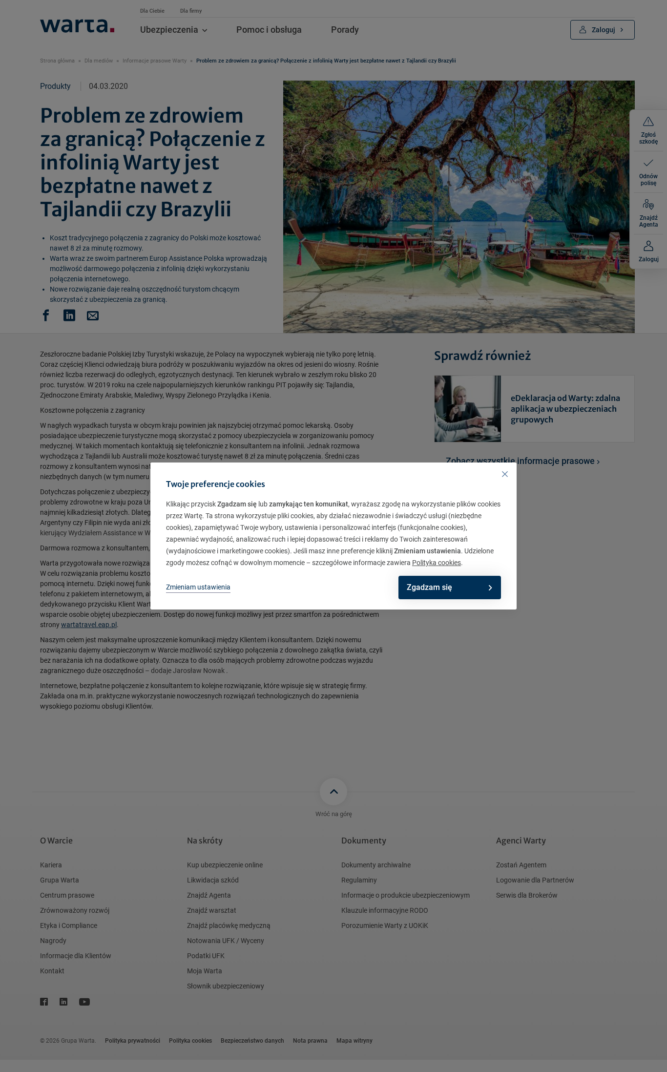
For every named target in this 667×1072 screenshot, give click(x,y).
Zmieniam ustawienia (198, 587)
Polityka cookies (436, 563)
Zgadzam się (429, 587)
